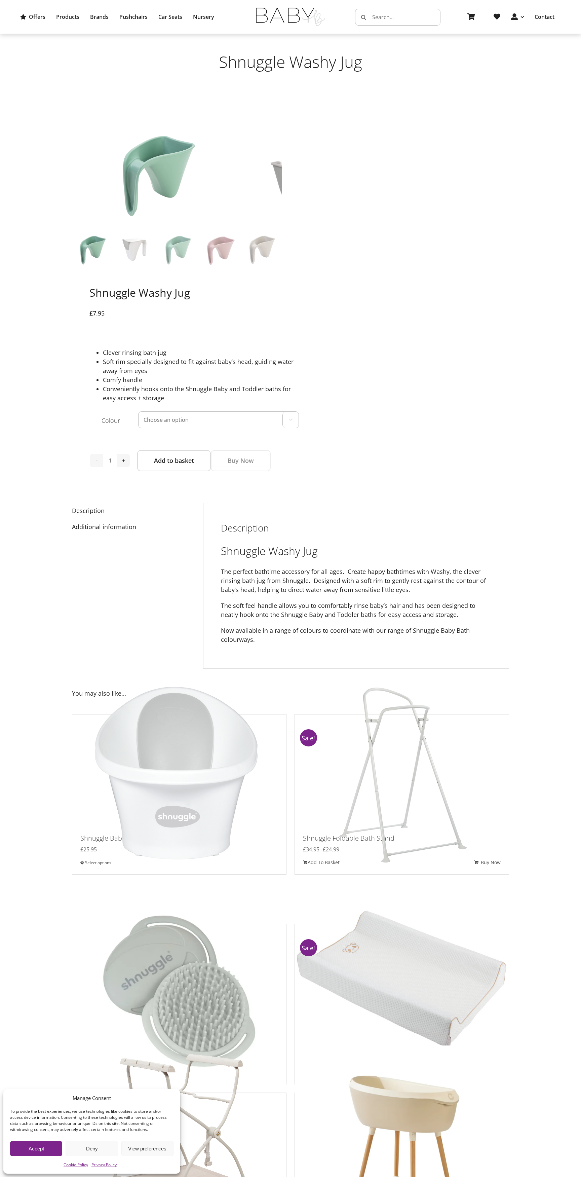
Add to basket (174, 460)
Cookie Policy (76, 1165)
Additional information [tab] (104, 527)
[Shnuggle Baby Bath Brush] (179, 983)
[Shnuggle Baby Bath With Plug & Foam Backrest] (179, 774)
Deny (92, 1148)
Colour (111, 420)
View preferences (147, 1148)
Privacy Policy (104, 1165)
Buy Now (241, 460)
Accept (36, 1148)
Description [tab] (88, 511)
